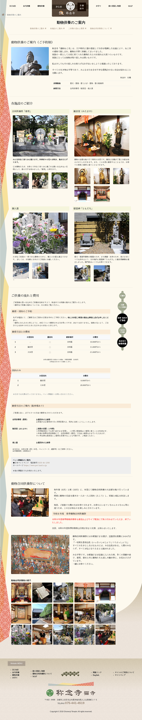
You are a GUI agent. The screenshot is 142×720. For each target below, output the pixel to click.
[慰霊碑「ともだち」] (82, 273)
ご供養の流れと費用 (76, 28)
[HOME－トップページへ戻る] (3, 15)
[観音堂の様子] (102, 194)
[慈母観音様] (121, 176)
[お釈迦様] (82, 176)
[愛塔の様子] (21, 180)
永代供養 (26, 6)
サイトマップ (120, 675)
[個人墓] (21, 271)
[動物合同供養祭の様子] (21, 593)
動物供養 (40, 6)
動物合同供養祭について (100, 28)
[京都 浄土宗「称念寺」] (70, 8)
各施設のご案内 (56, 28)
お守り (98, 6)
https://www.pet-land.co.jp (35, 465)
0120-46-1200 (44, 463)
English (96, 675)
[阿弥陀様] (102, 176)
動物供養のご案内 (37, 28)
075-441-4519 (75, 703)
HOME (12, 6)
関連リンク (97, 672)
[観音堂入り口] (82, 194)
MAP (130, 6)
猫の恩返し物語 (114, 6)
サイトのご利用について (124, 672)
